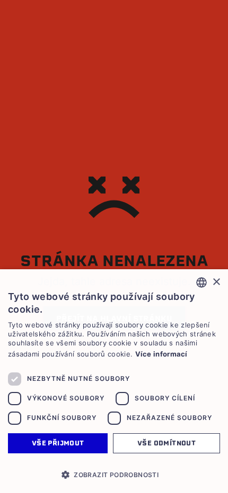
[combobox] (201, 282)
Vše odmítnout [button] (166, 443)
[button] (114, 474)
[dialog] (114, 381)
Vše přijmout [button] (58, 443)
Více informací (161, 354)
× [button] (216, 282)
